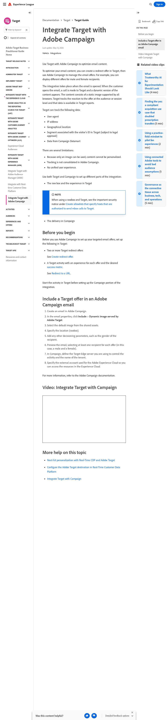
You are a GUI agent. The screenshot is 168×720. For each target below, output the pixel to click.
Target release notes (16, 61)
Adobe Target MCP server (14, 88)
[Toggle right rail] (138, 13)
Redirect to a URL (61, 273)
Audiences (10, 216)
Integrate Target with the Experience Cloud (16, 96)
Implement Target (14, 81)
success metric (55, 267)
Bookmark (146, 21)
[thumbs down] (94, 715)
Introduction (12, 68)
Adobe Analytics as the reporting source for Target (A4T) (17, 108)
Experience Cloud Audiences (16, 147)
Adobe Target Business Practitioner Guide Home (17, 51)
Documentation (50, 20)
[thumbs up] (87, 715)
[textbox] (16, 29)
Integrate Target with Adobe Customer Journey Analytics (16, 123)
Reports (9, 231)
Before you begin (146, 34)
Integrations (55, 53)
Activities (10, 209)
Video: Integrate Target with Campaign (148, 56)
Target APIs (11, 250)
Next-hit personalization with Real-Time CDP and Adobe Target (81, 460)
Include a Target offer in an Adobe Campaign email (149, 44)
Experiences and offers (13, 223)
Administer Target (14, 74)
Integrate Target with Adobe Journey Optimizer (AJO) (17, 136)
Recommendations (14, 237)
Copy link (160, 21)
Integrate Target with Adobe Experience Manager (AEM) (16, 160)
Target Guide (81, 20)
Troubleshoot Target (16, 244)
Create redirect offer (62, 256)
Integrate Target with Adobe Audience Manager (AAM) (17, 174)
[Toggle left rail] (29, 13)
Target (66, 20)
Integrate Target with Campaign (64, 478)
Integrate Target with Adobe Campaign (18, 199)
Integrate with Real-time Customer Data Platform (17, 188)
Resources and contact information (16, 258)
